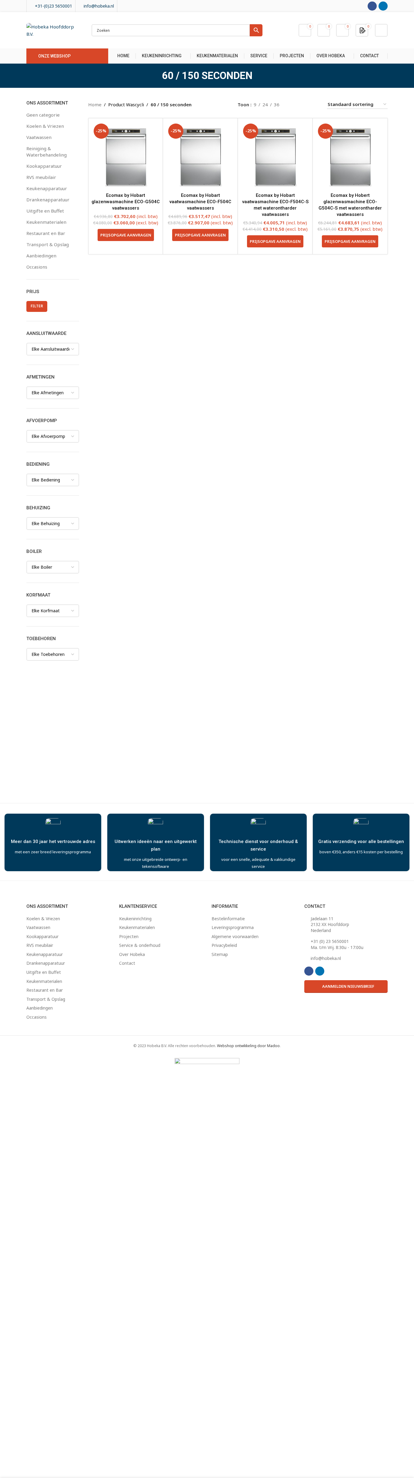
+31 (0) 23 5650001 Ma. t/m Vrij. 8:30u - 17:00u (337, 944)
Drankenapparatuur (47, 200)
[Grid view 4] (315, 104)
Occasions (36, 267)
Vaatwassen (39, 137)
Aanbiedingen (41, 256)
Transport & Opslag (47, 244)
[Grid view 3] (304, 104)
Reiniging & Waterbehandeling (46, 151)
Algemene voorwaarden (235, 936)
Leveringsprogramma (233, 927)
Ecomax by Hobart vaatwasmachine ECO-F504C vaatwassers (200, 202)
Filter (37, 306)
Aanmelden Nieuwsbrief (348, 986)
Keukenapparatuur (46, 188)
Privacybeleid (224, 945)
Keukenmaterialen (46, 222)
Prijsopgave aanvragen (125, 235)
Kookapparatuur (44, 166)
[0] (363, 30)
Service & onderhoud (139, 945)
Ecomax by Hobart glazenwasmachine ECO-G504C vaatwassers (126, 202)
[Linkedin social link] (383, 6)
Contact (127, 963)
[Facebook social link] (372, 6)
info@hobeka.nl (99, 6)
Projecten (129, 936)
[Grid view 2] (294, 104)
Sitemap (220, 954)
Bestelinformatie (228, 918)
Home (95, 104)
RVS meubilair (41, 177)
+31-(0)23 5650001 (53, 6)
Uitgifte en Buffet (45, 211)
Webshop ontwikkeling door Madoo (248, 1045)
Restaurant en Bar (45, 233)
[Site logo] (52, 30)
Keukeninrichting (135, 918)
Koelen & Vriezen (45, 126)
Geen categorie (43, 115)
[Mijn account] (381, 30)
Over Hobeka (132, 954)
